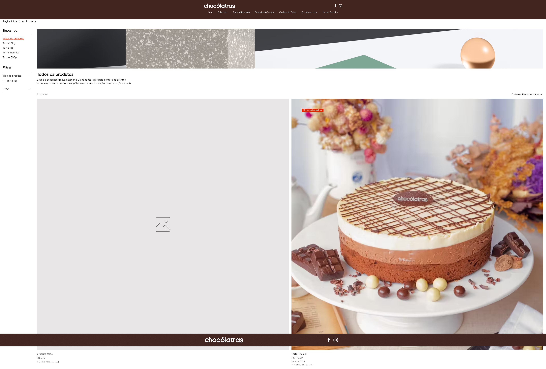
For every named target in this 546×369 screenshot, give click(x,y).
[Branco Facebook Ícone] (335, 6)
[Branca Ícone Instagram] (341, 6)
